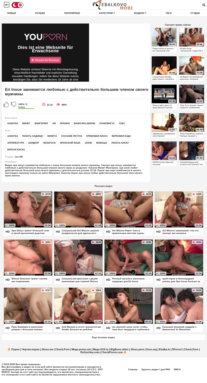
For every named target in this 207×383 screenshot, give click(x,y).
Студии (195, 13)
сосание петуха (71, 136)
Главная (132, 369)
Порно (15, 349)
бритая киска (16, 149)
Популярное (72, 13)
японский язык (70, 142)
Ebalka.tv (164, 349)
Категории (106, 13)
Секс (122, 123)
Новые (11, 13)
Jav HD (19, 156)
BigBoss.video (119, 349)
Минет (26, 123)
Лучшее (40, 13)
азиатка (12, 136)
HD (54, 123)
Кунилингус (107, 123)
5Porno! (177, 349)
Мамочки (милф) (84, 123)
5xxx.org (151, 349)
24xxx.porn (137, 349)
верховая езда (121, 136)
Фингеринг (41, 123)
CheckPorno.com (112, 352)
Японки (65, 123)
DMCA (177, 369)
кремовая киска (97, 136)
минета (52, 136)
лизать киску (120, 142)
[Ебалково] (113, 5)
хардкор (33, 142)
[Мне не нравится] (14, 105)
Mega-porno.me (81, 349)
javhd (88, 142)
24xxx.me (47, 349)
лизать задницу (32, 136)
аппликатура (15, 142)
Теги (168, 13)
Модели (139, 13)
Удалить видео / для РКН (155, 369)
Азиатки (12, 123)
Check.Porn (62, 349)
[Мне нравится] (6, 105)
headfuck (49, 142)
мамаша (101, 142)
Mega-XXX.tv (101, 349)
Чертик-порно (31, 349)
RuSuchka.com (89, 352)
